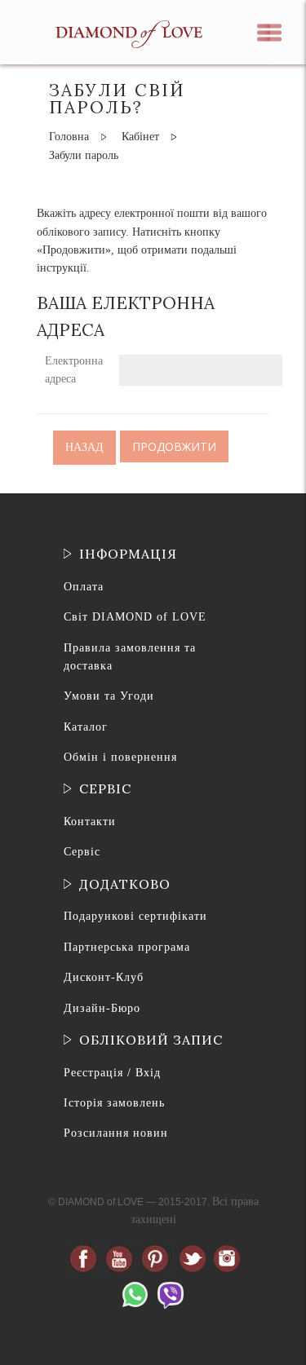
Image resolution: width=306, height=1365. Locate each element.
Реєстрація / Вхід (112, 1073)
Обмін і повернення (120, 757)
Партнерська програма (127, 947)
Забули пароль (83, 155)
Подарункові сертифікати (135, 916)
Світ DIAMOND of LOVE (135, 617)
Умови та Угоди (109, 696)
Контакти (90, 821)
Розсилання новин (116, 1133)
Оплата (84, 587)
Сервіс (82, 852)
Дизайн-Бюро (102, 1008)
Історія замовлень (114, 1103)
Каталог (86, 727)
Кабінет (140, 136)
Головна (69, 136)
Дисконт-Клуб (104, 977)
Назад (84, 447)
